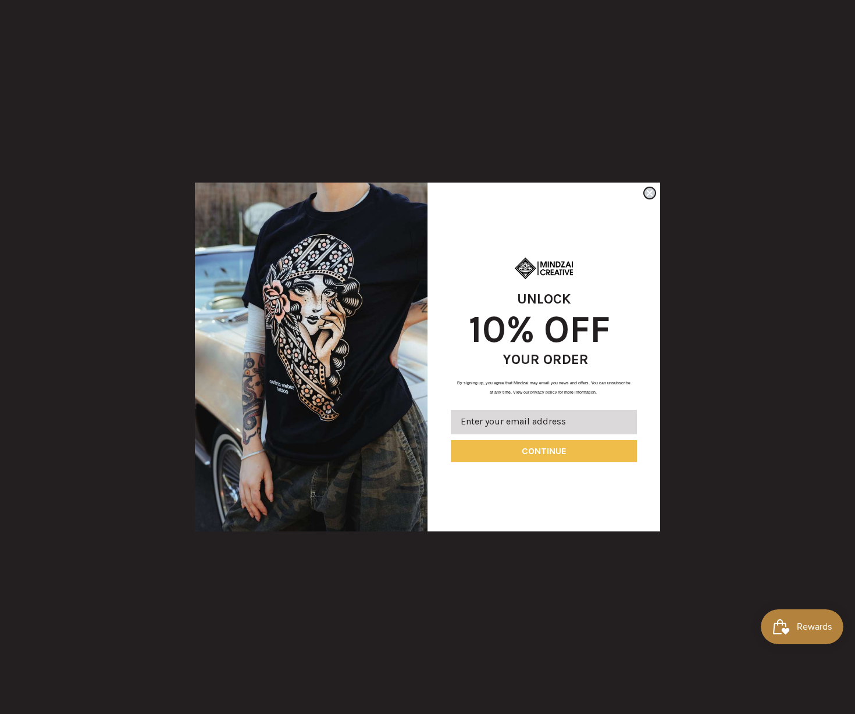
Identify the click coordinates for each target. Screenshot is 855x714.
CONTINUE (544, 450)
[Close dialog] (650, 193)
